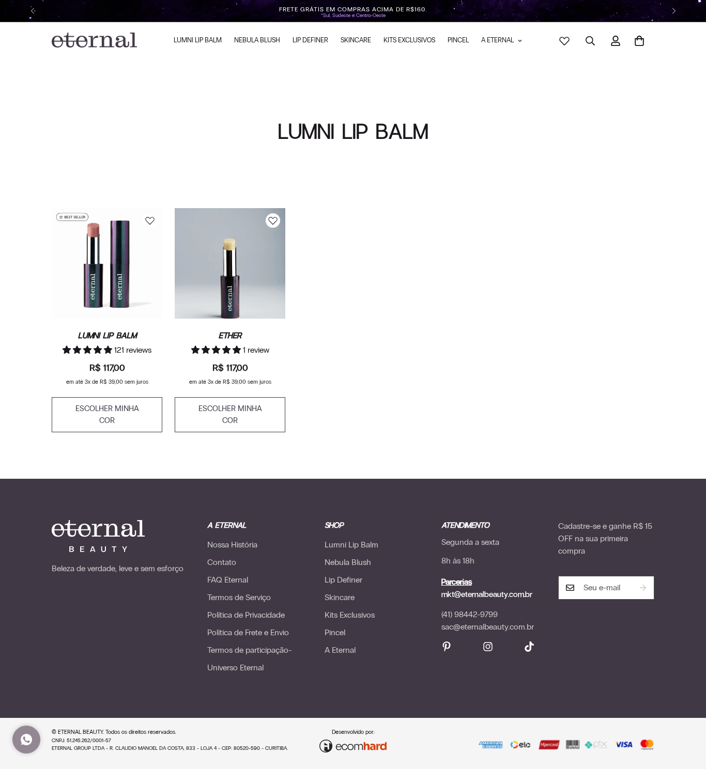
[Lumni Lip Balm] (107, 263)
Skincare (356, 40)
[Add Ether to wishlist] (273, 220)
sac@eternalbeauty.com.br (487, 627)
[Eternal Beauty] (94, 41)
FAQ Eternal (227, 580)
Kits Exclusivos (409, 40)
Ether (230, 335)
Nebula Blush (257, 40)
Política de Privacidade (246, 615)
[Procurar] (590, 40)
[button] (639, 41)
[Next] (673, 11)
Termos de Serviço (239, 597)
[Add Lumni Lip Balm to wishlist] (150, 220)
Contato (221, 562)
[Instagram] (487, 646)
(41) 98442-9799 (469, 614)
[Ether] (230, 263)
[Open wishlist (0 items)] (564, 40)
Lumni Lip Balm (198, 40)
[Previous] (32, 11)
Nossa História (232, 545)
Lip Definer (310, 40)
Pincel (458, 40)
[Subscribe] (643, 588)
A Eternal (497, 40)
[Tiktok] (529, 646)
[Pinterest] (446, 646)
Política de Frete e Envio (248, 632)
